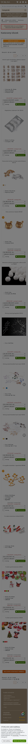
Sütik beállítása (6, 741)
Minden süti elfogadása (19, 741)
